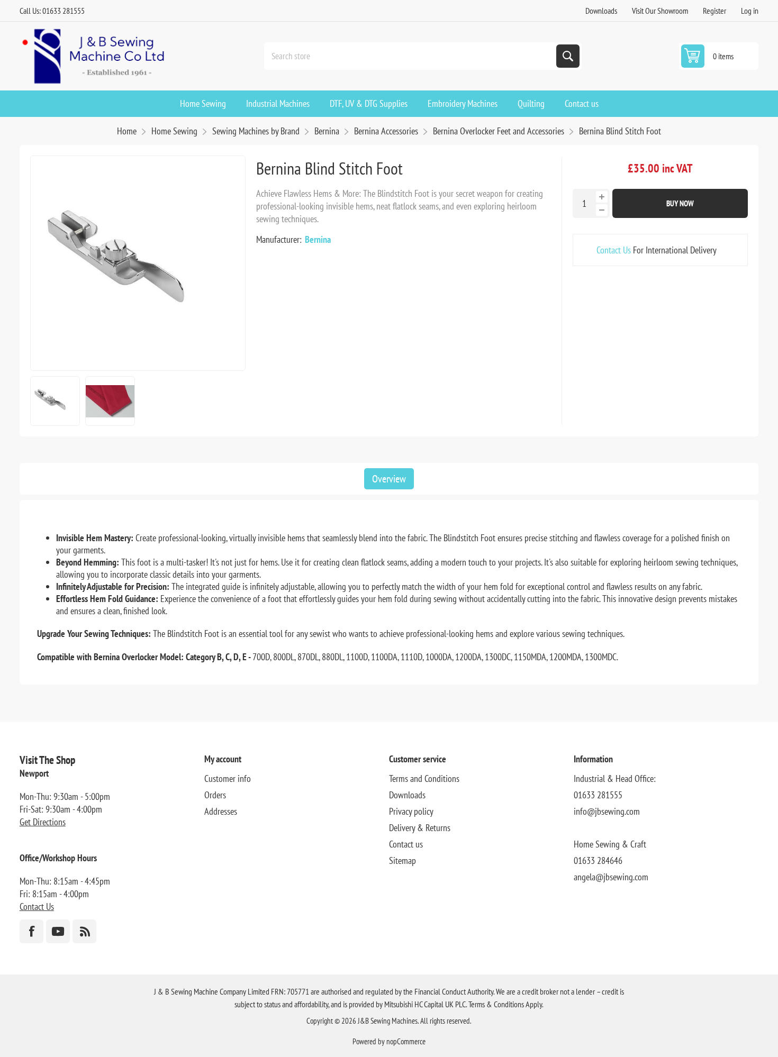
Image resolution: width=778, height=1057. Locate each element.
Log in (749, 10)
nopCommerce (406, 1041)
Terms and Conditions (424, 778)
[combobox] (411, 56)
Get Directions (43, 822)
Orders (215, 795)
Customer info (227, 778)
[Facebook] (31, 931)
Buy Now (680, 203)
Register (714, 10)
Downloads (601, 10)
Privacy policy (411, 811)
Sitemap (402, 860)
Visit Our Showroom (660, 10)
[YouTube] (58, 931)
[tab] (389, 478)
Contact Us (613, 250)
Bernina (318, 239)
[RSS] (84, 931)
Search (568, 56)
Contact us (406, 844)
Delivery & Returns (419, 828)
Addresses (220, 811)
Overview (389, 479)
